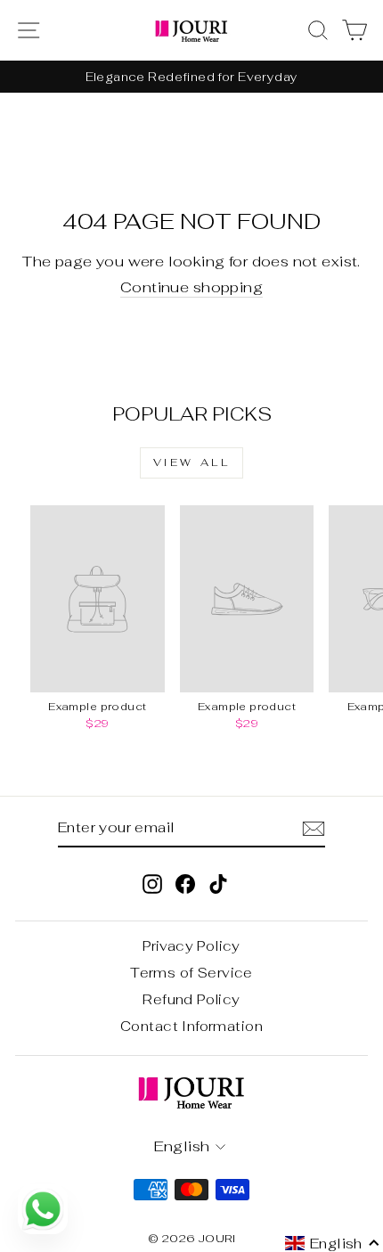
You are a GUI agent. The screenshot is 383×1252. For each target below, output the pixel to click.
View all (192, 462)
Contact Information (191, 1026)
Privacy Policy (191, 945)
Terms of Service (191, 972)
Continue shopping (191, 288)
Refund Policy (191, 999)
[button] (332, 1243)
